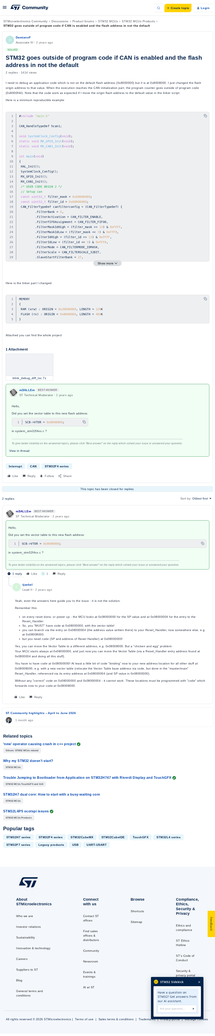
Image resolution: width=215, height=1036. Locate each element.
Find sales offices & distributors (91, 935)
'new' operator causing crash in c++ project (39, 744)
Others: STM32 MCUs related (22, 750)
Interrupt (15, 466)
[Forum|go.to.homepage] (29, 8)
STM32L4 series (168, 837)
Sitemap (136, 922)
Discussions (59, 21)
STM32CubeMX (82, 837)
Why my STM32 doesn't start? (28, 761)
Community (91, 950)
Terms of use (84, 1019)
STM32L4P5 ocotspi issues (26, 811)
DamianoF (23, 37)
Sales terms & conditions (116, 1019)
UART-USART (97, 844)
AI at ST (89, 987)
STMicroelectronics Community (25, 21)
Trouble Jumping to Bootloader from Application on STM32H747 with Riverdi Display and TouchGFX (87, 777)
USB (75, 844)
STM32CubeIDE (113, 837)
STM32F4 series (57, 466)
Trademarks (147, 1019)
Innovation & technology (33, 948)
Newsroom (90, 961)
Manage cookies (196, 1019)
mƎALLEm (27, 390)
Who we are (24, 916)
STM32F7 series (18, 844)
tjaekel (27, 584)
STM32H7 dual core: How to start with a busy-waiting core (51, 794)
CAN (33, 466)
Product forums (83, 21)
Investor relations (28, 926)
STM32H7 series (18, 837)
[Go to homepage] (38, 887)
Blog (19, 980)
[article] (107, 543)
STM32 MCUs (108, 21)
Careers (22, 959)
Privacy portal (170, 1019)
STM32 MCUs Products (138, 21)
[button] (4, 9)
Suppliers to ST (27, 969)
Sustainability (25, 937)
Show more (106, 263)
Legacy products (51, 844)
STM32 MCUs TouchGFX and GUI (24, 784)
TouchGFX (141, 837)
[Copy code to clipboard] (205, 116)
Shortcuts (137, 911)
